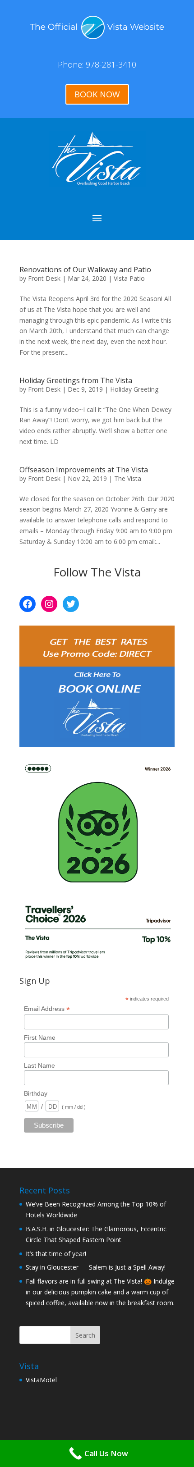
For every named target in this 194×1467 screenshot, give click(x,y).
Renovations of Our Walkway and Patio (85, 269)
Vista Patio (129, 278)
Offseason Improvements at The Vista (83, 470)
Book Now (97, 94)
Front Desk (44, 278)
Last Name (39, 1065)
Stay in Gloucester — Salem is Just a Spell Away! (96, 1267)
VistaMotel (41, 1380)
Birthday (35, 1093)
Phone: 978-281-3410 (97, 64)
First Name (39, 1037)
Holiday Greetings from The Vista (75, 380)
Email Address (47, 1009)
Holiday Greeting (134, 389)
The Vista (127, 478)
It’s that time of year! (56, 1253)
